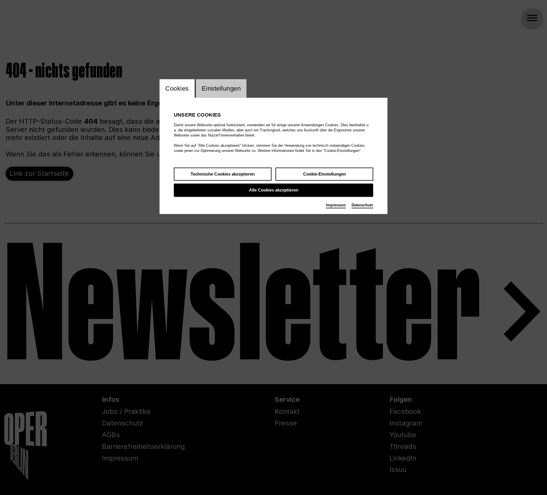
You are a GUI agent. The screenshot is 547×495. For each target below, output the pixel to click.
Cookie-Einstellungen (324, 174)
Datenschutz (362, 205)
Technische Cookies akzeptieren (223, 174)
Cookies (177, 88)
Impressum (336, 205)
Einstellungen (221, 88)
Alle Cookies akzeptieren (273, 190)
